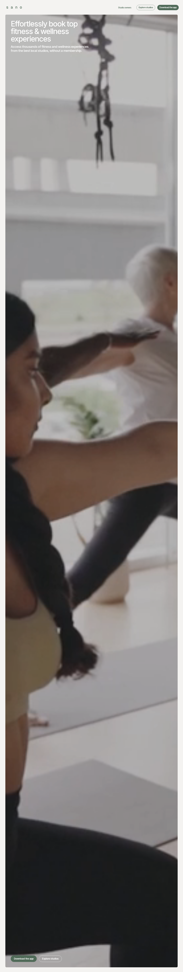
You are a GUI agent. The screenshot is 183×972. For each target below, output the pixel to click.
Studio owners (124, 7)
